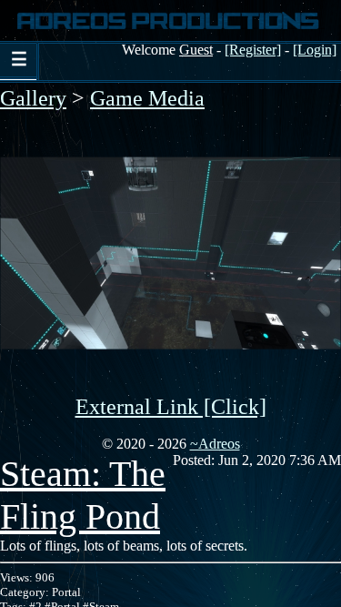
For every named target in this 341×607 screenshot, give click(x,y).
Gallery (33, 98)
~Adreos (215, 443)
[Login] (314, 49)
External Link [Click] (170, 407)
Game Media (147, 98)
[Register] (253, 49)
